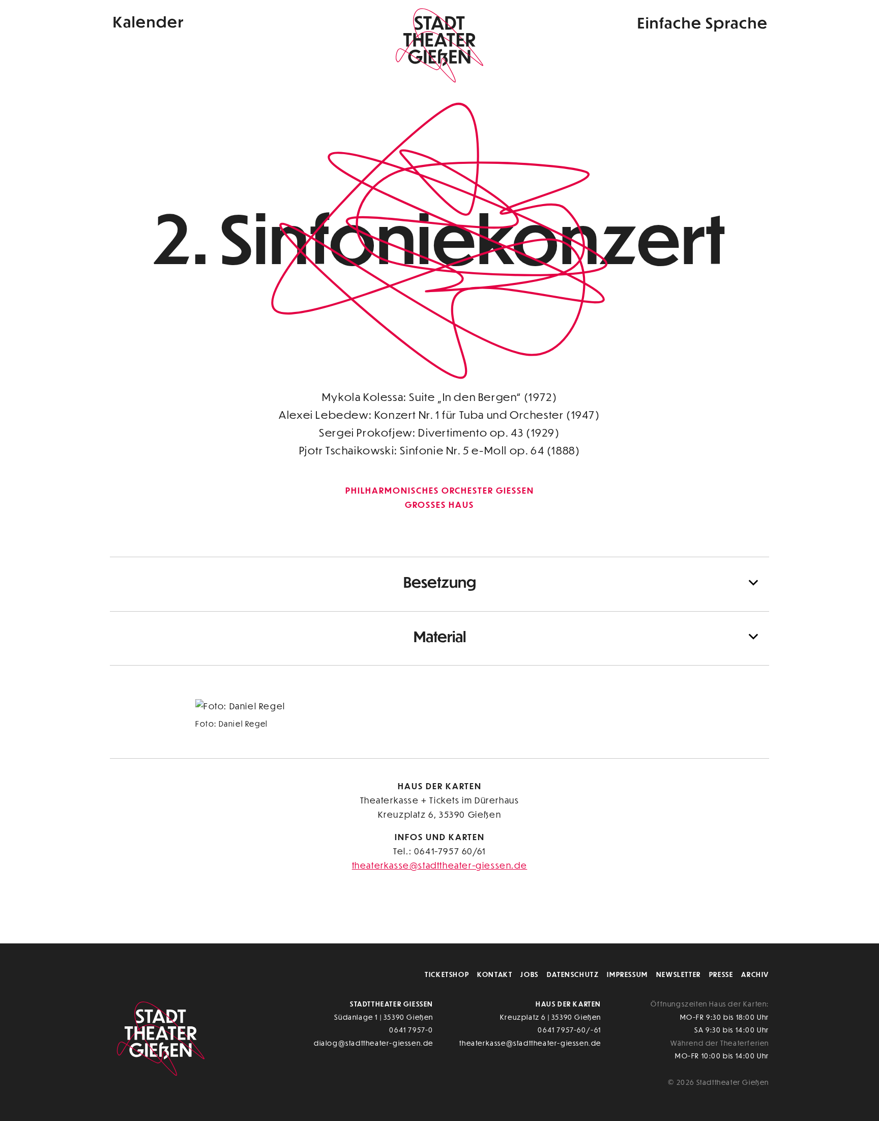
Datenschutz (573, 974)
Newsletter (678, 974)
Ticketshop (447, 974)
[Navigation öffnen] (618, 22)
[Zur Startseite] (439, 43)
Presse (721, 974)
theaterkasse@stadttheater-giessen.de (440, 865)
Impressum (627, 974)
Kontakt (494, 974)
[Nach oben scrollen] (758, 914)
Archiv (755, 974)
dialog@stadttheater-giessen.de (373, 1043)
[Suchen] (593, 22)
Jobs (529, 974)
